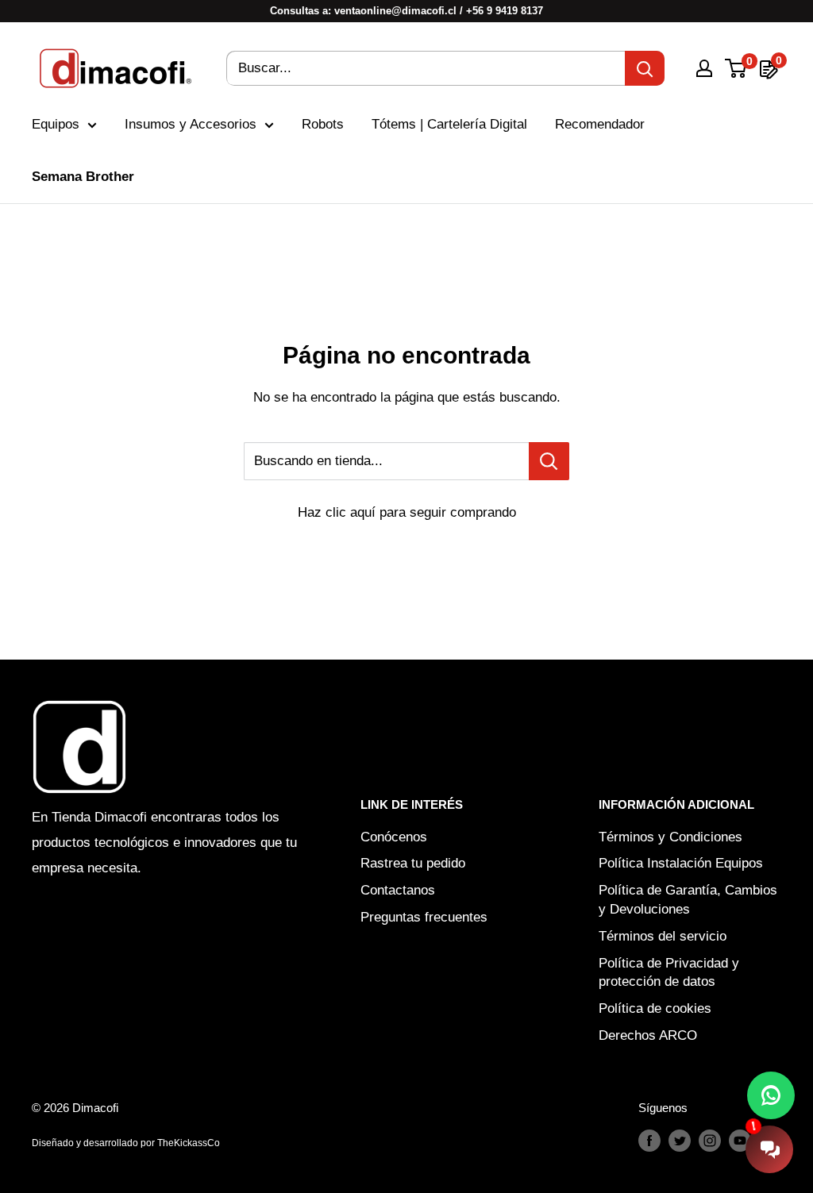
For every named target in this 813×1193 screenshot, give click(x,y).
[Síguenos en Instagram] (710, 1140)
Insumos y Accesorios (190, 124)
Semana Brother (83, 176)
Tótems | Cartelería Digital (449, 124)
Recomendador (600, 124)
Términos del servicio (662, 936)
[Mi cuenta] (704, 68)
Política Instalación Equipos (681, 863)
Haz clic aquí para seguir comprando (407, 512)
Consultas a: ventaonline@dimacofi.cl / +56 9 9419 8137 (406, 11)
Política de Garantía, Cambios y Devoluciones (688, 900)
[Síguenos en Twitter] (680, 1140)
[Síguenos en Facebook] (649, 1140)
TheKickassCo (188, 1143)
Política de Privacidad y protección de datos (669, 973)
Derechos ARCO (648, 1035)
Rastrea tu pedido (412, 863)
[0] (736, 68)
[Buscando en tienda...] (549, 461)
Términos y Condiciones (670, 837)
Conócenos (393, 837)
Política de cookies (655, 1008)
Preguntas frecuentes (423, 917)
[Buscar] (645, 68)
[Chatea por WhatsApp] (771, 1095)
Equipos (55, 124)
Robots (323, 124)
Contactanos (397, 890)
